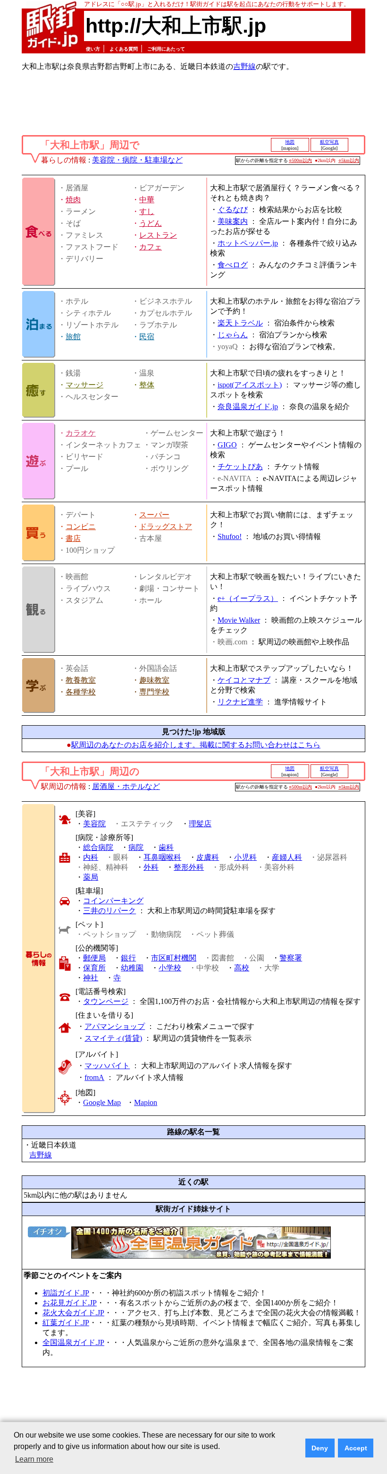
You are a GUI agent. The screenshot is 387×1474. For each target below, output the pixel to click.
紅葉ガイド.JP (65, 1323)
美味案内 (233, 221)
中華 (146, 200)
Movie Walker (239, 620)
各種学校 (81, 692)
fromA (94, 1077)
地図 (289, 142)
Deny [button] (319, 1448)
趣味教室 (154, 680)
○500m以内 (300, 160)
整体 (146, 385)
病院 (135, 847)
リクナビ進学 (240, 702)
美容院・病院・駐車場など (137, 160)
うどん (150, 223)
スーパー (154, 515)
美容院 (94, 824)
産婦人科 (287, 857)
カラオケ (81, 433)
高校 (241, 968)
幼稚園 (132, 968)
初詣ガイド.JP (65, 1293)
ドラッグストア (165, 527)
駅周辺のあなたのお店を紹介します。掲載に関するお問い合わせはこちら (195, 745)
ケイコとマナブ (244, 680)
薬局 (90, 877)
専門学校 (154, 692)
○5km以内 (348, 160)
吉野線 (244, 66)
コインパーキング (113, 901)
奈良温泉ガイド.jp (248, 407)
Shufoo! (230, 536)
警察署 (290, 958)
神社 (90, 978)
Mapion (145, 1102)
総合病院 (98, 847)
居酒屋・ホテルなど (126, 786)
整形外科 (189, 867)
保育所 (94, 968)
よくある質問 (123, 48)
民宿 (146, 337)
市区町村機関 (173, 958)
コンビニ (81, 527)
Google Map (102, 1102)
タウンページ (105, 1001)
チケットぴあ (240, 467)
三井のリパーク (109, 911)
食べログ (233, 265)
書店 (73, 538)
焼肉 (73, 200)
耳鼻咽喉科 (162, 857)
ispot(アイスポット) (250, 385)
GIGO (227, 445)
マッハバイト (107, 1066)
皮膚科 (207, 857)
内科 (90, 857)
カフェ (150, 247)
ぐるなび (233, 210)
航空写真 (329, 142)
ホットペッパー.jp (248, 243)
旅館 (73, 337)
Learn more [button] (34, 1459)
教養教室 (81, 680)
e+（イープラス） (248, 598)
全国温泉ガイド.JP (73, 1342)
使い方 (93, 48)
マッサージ (84, 385)
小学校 (170, 968)
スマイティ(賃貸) (113, 1038)
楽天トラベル (240, 323)
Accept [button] (356, 1448)
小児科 (245, 857)
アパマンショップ (114, 1026)
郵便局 (94, 958)
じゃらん (233, 335)
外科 (151, 867)
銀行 (128, 958)
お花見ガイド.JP (69, 1303)
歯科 (166, 847)
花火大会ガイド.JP (73, 1313)
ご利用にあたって (166, 48)
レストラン (158, 235)
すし (146, 211)
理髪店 (200, 824)
